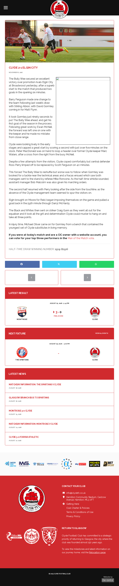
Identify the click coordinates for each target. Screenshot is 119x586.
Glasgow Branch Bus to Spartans (29, 397)
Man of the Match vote (81, 238)
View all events (101, 333)
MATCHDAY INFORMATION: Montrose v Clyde (33, 424)
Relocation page (97, 552)
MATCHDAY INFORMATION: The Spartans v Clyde (35, 384)
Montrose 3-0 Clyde (20, 411)
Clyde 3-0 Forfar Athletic (24, 437)
